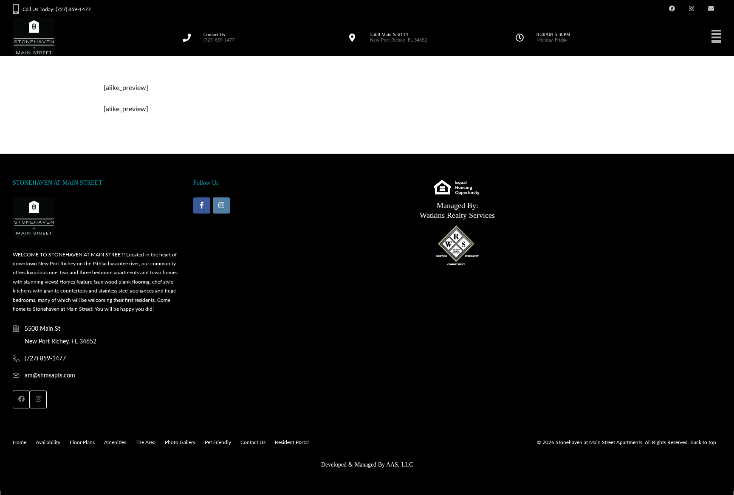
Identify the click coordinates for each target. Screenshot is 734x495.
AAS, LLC (399, 464)
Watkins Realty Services (457, 215)
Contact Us (252, 442)
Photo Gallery (180, 442)
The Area (145, 442)
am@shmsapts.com (50, 376)
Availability (48, 442)
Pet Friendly (218, 442)
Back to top (703, 442)
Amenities (115, 442)
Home (19, 442)
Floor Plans (82, 442)
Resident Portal (292, 442)
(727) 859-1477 (45, 359)
